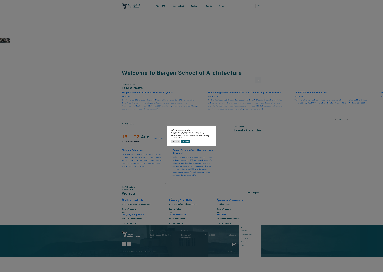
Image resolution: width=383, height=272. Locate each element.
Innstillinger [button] (175, 141)
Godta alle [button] (186, 141)
